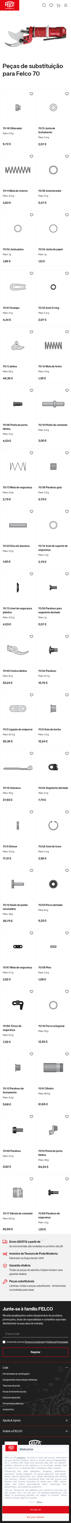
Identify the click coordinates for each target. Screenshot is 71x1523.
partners (21, 1457)
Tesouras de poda (11, 1385)
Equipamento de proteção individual (20, 1379)
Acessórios (8, 1409)
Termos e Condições (34, 1342)
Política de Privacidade (57, 1342)
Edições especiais (11, 1397)
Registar (35, 1352)
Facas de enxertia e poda (14, 1391)
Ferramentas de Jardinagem (16, 1373)
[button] (44, 5)
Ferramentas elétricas (13, 1403)
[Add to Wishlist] (32, 94)
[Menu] (66, 5)
